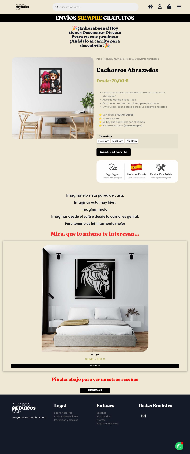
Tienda (108, 58)
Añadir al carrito (113, 152)
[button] (95, 366)
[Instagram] (143, 416)
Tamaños (105, 136)
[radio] (103, 141)
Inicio (99, 58)
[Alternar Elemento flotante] (179, 446)
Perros (129, 58)
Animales (119, 58)
